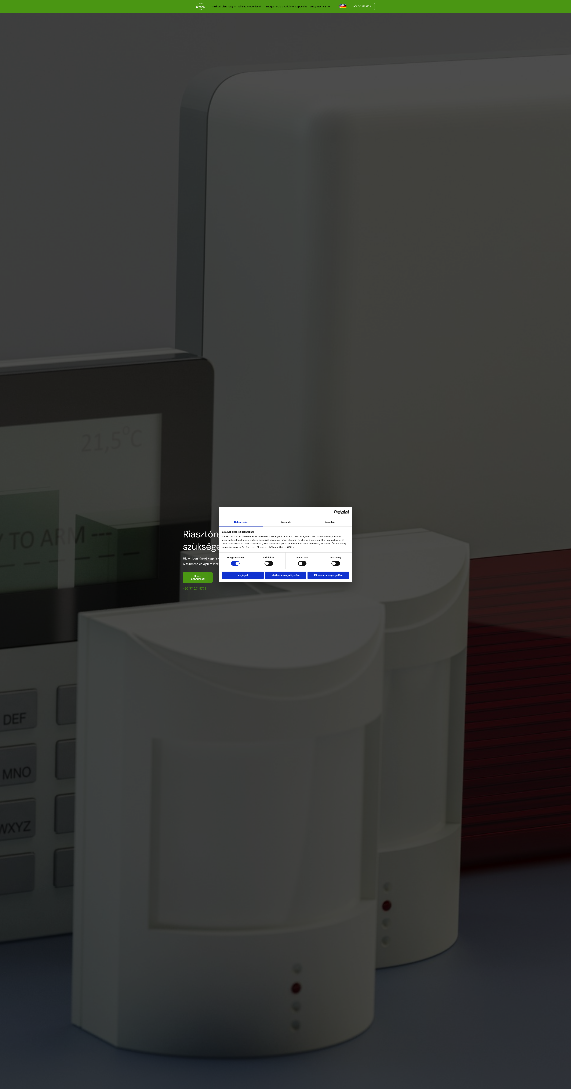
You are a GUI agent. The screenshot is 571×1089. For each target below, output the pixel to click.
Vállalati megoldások (249, 6)
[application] (234, 6)
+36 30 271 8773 (194, 588)
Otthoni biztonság (222, 6)
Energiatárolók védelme (280, 6)
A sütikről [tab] (330, 522)
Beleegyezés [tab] (240, 522)
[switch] (269, 563)
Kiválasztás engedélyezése (285, 575)
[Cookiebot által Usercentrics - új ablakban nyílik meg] (336, 512)
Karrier (327, 6)
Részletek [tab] (285, 522)
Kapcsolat (301, 6)
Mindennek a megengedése (328, 575)
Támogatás (314, 6)
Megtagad (243, 575)
